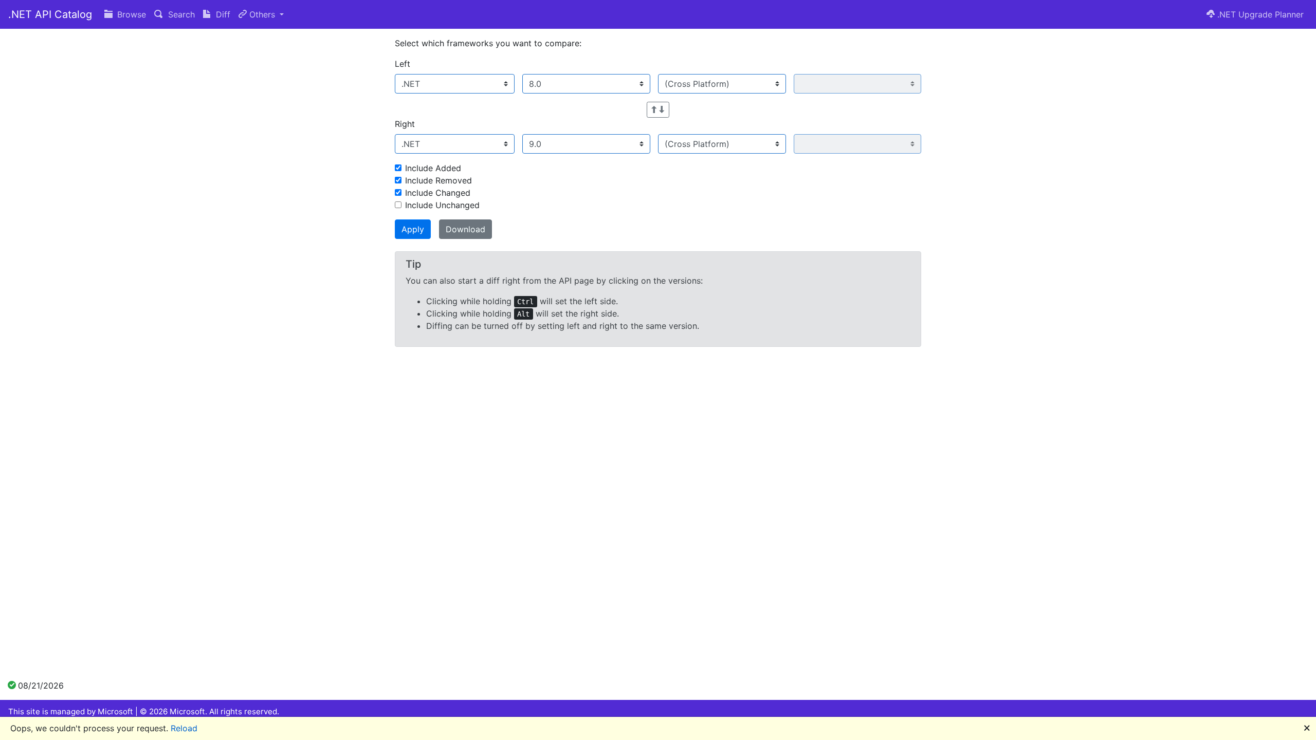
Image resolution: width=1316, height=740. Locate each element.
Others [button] (262, 14)
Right (405, 124)
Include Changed (437, 193)
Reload (184, 728)
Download (465, 229)
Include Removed (438, 180)
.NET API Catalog (50, 14)
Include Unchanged (442, 205)
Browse (130, 14)
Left (402, 64)
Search (180, 14)
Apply (412, 229)
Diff (221, 14)
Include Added (433, 168)
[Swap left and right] (658, 110)
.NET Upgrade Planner (1259, 14)
